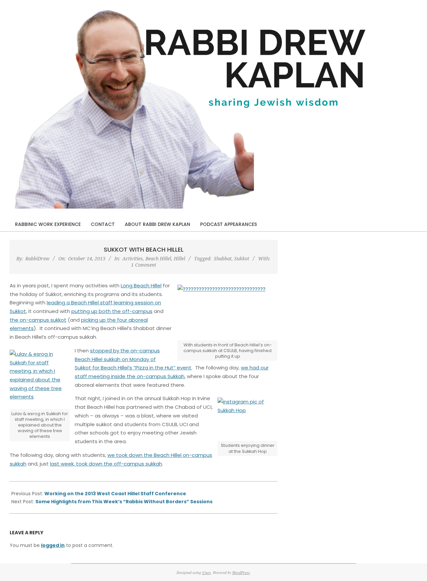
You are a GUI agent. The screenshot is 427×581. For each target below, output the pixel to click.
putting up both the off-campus (111, 311)
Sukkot (241, 258)
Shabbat (223, 258)
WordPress (241, 572)
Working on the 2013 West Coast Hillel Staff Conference (115, 493)
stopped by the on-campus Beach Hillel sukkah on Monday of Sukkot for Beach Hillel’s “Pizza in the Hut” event (133, 359)
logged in (53, 545)
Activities (132, 258)
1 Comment (143, 265)
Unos (206, 572)
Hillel (179, 258)
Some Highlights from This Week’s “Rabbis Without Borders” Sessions (123, 501)
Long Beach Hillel (141, 285)
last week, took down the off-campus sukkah (106, 463)
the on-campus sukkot (38, 319)
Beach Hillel (158, 258)
